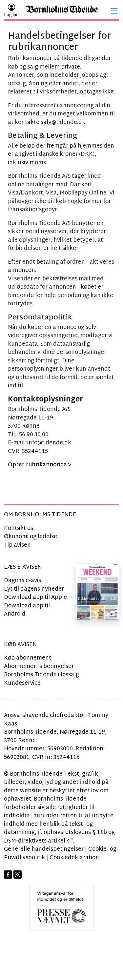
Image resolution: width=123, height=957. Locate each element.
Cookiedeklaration (74, 858)
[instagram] (17, 874)
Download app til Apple (35, 597)
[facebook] (8, 874)
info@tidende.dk (49, 443)
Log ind (11, 15)
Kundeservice (22, 683)
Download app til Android (27, 610)
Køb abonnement (27, 658)
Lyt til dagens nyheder (34, 589)
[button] (114, 11)
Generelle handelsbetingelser (44, 849)
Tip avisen (17, 545)
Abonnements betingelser (39, 667)
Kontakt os (18, 528)
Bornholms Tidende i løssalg (41, 675)
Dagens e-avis (22, 581)
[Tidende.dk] (62, 11)
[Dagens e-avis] (97, 591)
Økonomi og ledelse (30, 537)
